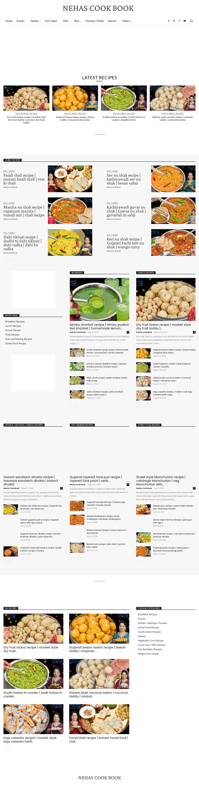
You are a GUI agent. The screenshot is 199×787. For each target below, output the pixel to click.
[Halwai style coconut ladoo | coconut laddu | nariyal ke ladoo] (173, 98)
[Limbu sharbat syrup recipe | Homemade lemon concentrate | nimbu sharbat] (77, 352)
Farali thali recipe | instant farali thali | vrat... (98, 740)
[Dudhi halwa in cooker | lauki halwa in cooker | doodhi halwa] (124, 98)
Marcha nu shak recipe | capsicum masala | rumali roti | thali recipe (23, 211)
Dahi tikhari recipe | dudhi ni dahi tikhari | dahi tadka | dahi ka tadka (22, 242)
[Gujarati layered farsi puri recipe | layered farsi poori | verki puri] (99, 451)
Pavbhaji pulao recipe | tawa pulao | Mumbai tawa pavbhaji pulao (171, 549)
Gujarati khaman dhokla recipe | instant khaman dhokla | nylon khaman (40, 535)
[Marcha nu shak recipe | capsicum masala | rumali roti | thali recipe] (70, 210)
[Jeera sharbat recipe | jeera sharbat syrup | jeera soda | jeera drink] (77, 394)
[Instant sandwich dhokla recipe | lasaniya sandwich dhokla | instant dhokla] (33, 451)
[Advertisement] (99, 47)
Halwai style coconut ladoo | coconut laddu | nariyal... (98, 694)
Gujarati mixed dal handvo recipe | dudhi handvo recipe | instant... (41, 549)
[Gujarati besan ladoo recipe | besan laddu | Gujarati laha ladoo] (75, 98)
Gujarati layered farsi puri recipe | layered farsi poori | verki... (96, 479)
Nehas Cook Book (10, 187)
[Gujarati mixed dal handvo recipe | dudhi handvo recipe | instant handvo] (10, 551)
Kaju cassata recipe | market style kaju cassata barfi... (30, 740)
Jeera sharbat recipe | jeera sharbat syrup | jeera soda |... (105, 393)
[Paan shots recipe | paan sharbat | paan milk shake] (77, 380)
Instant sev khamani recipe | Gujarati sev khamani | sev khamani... (41, 507)
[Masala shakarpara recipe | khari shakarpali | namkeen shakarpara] (77, 520)
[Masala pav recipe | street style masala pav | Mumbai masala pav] (143, 509)
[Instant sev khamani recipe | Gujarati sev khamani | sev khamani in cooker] (10, 509)
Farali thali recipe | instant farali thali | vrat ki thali (24, 179)
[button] (191, 21)
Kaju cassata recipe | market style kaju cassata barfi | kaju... (172, 393)
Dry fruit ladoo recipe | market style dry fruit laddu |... (163, 326)
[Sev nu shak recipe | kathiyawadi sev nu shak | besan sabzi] (173, 179)
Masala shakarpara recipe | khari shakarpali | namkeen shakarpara (103, 518)
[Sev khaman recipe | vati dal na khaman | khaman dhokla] (143, 537)
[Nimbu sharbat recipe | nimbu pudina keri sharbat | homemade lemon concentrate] (99, 299)
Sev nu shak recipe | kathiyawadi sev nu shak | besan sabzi (124, 179)
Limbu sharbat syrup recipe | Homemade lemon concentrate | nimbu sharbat (107, 351)
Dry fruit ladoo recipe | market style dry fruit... (30, 649)
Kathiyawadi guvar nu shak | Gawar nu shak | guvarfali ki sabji (126, 211)
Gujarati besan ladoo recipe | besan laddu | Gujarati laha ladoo (75, 118)
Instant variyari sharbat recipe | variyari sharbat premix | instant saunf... (106, 365)
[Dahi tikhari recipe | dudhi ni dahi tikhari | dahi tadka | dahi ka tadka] (70, 242)
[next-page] (101, 131)
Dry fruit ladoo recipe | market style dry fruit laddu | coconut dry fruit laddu (26, 119)
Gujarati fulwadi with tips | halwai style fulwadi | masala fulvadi (106, 504)
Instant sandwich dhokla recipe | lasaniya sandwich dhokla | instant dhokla (30, 480)
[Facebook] (168, 21)
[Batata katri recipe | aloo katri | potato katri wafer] (77, 548)
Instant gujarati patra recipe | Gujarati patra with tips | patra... (39, 521)
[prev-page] (96, 131)
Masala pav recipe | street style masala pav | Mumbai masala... (173, 507)
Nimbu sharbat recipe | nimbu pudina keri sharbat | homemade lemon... (99, 326)
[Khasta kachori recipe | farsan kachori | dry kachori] (77, 534)
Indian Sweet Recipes (26, 113)
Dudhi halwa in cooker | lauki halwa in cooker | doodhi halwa (124, 118)
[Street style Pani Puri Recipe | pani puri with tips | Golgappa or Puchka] (143, 523)
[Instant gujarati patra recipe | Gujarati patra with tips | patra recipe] (10, 523)
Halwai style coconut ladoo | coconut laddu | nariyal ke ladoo (173, 118)
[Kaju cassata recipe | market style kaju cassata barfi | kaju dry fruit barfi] (143, 395)
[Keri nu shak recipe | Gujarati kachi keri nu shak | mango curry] (173, 242)
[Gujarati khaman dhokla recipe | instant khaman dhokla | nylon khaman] (10, 537)
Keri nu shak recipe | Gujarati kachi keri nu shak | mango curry (125, 242)
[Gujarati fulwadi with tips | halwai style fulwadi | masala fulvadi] (77, 506)
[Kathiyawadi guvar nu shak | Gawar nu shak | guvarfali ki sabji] (173, 210)
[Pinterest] (179, 21)
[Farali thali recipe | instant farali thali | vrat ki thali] (70, 179)
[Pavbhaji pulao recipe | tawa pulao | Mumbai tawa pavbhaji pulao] (143, 551)
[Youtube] (184, 21)
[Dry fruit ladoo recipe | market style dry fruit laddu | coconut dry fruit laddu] (26, 98)
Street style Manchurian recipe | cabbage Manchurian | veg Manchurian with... (160, 480)
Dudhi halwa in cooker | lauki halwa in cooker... (32, 694)
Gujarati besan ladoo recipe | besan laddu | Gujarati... (97, 649)
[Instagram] (174, 21)
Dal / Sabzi (9, 171)
